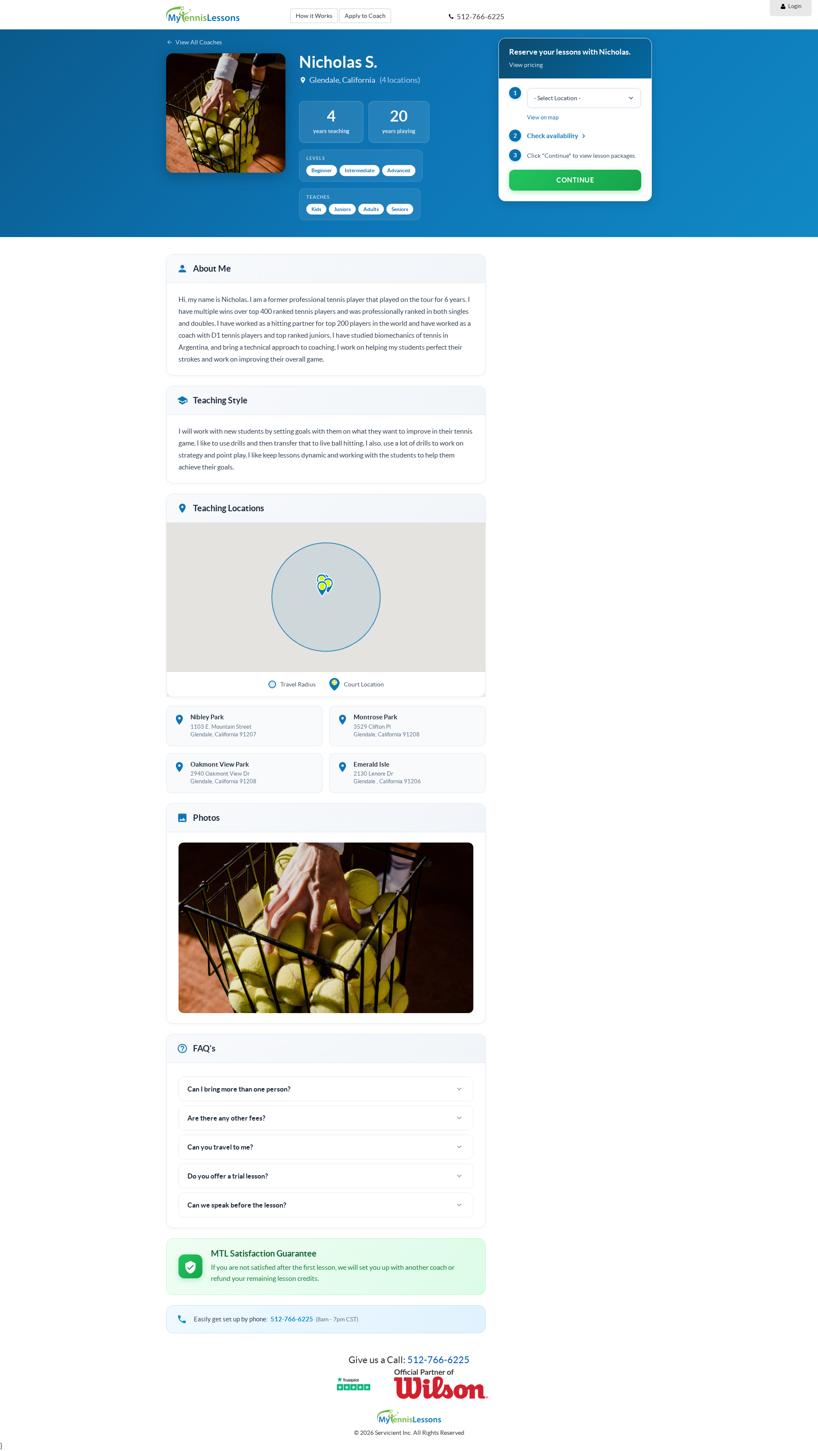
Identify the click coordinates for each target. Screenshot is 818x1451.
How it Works (314, 15)
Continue (575, 180)
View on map (543, 117)
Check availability (552, 135)
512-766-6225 (292, 1319)
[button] (322, 588)
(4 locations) (400, 79)
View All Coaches (199, 42)
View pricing (526, 64)
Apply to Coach (365, 15)
